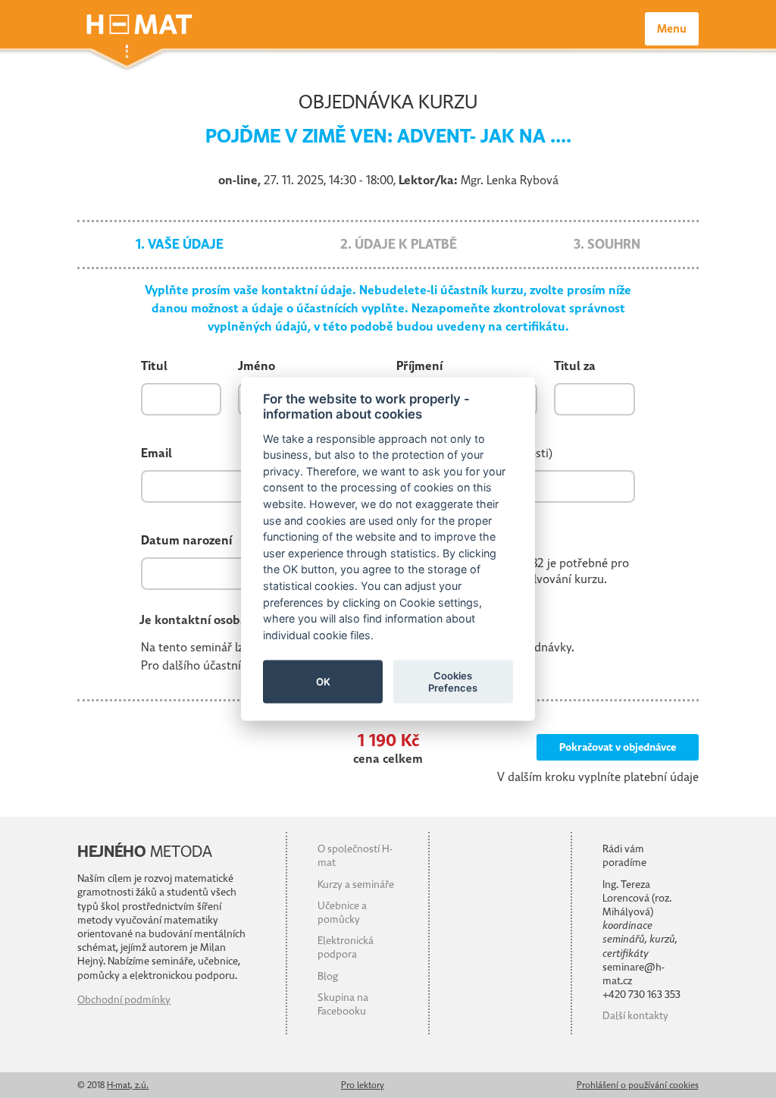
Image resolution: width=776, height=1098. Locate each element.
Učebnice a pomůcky (342, 913)
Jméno (256, 366)
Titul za (575, 366)
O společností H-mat (355, 856)
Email (156, 453)
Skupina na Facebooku (343, 1004)
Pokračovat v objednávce (617, 747)
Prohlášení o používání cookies (638, 1085)
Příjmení (419, 366)
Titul (154, 366)
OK (323, 681)
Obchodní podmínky (124, 1000)
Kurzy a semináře (356, 884)
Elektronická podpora (346, 947)
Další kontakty (635, 1016)
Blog (328, 976)
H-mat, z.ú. (128, 1085)
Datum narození (186, 540)
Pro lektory (362, 1085)
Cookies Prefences (452, 681)
